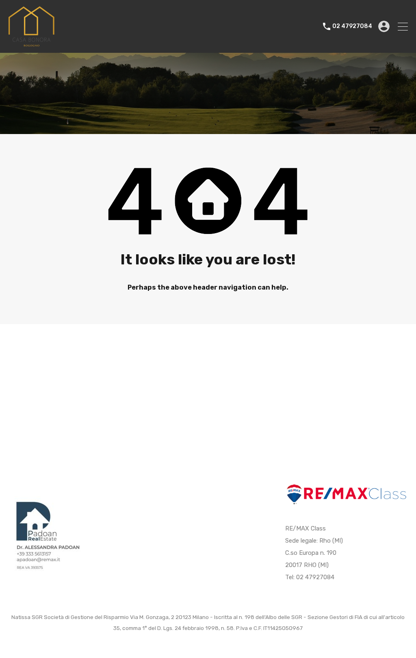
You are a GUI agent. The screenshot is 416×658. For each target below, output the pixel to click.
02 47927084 (352, 26)
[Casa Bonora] (31, 43)
